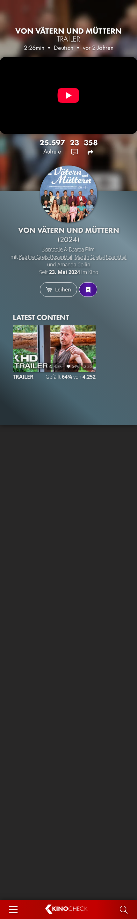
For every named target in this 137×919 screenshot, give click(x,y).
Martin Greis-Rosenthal (100, 256)
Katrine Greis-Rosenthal (45, 256)
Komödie (52, 249)
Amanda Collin (73, 264)
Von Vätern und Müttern (68, 35)
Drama (76, 249)
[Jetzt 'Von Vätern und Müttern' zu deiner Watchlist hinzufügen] (88, 289)
